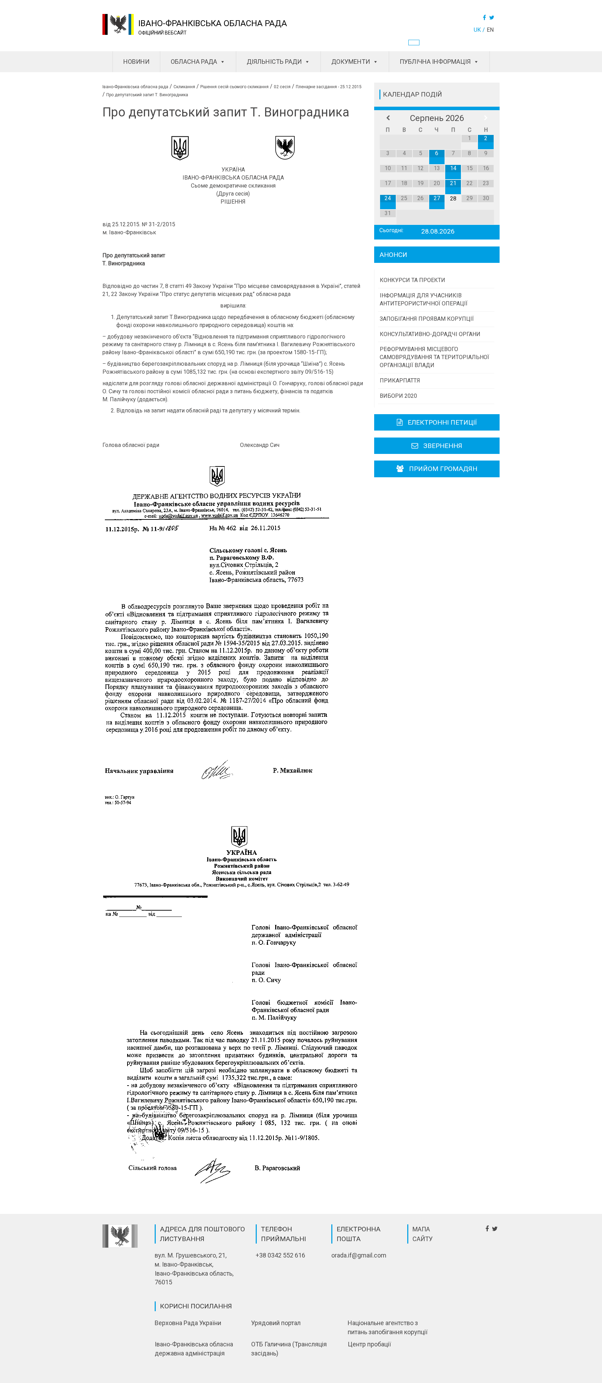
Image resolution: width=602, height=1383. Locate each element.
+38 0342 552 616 (280, 1255)
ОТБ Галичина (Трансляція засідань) (289, 1348)
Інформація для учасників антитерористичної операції (424, 299)
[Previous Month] (388, 118)
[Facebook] (485, 17)
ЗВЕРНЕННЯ (442, 446)
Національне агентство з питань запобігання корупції (387, 1327)
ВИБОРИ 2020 (398, 396)
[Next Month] (486, 118)
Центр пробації (369, 1344)
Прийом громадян (443, 469)
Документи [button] (350, 61)
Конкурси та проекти (412, 280)
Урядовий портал (276, 1323)
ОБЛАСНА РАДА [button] (194, 61)
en (490, 29)
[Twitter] (492, 17)
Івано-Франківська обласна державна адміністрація (194, 1348)
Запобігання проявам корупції (427, 319)
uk (477, 29)
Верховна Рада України (188, 1323)
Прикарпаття (400, 380)
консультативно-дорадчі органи (430, 334)
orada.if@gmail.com (358, 1255)
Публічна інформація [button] (435, 61)
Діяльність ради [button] (274, 61)
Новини (136, 61)
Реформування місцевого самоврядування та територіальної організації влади (434, 357)
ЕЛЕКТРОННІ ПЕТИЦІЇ (442, 422)
